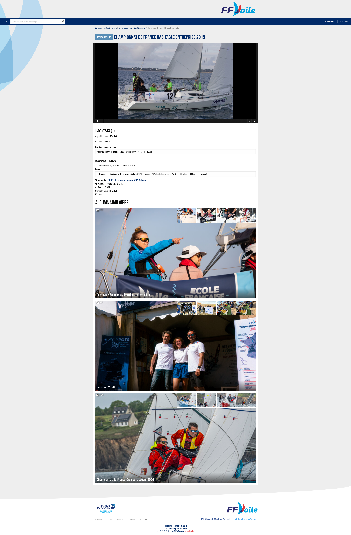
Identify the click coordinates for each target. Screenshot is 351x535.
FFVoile (238, 8)
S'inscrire (344, 21)
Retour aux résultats (104, 37)
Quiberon (142, 180)
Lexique (132, 519)
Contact (110, 519)
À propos (98, 519)
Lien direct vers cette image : (106, 147)
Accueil (99, 28)
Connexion (330, 21)
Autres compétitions (125, 28)
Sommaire (143, 519)
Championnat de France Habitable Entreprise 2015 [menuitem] (164, 28)
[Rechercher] (63, 21)
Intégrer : (98, 169)
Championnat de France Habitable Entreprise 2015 (159, 38)
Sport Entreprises (139, 28)
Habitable (129, 180)
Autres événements (110, 28)
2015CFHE (111, 180)
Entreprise (121, 180)
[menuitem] (99, 28)
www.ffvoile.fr (190, 531)
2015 (136, 180)
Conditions (121, 519)
